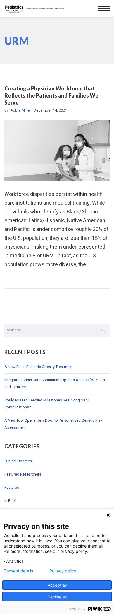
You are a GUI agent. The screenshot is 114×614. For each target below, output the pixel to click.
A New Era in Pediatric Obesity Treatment (38, 367)
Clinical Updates (18, 461)
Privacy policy (62, 571)
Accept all (57, 585)
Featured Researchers (22, 474)
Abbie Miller (21, 110)
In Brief (10, 500)
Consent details (18, 571)
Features (11, 487)
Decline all (57, 596)
